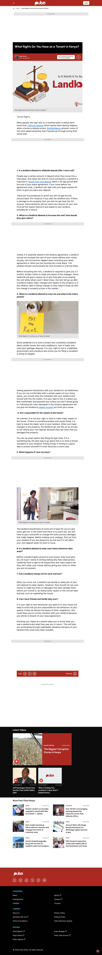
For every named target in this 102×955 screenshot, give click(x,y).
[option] (24, 782)
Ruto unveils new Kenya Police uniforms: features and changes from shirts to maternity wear (37, 828)
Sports (56, 895)
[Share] (78, 57)
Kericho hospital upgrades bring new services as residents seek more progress (37, 843)
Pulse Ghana (17, 935)
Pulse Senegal (59, 931)
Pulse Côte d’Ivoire (61, 935)
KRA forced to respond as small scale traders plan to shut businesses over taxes (76, 843)
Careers (57, 899)
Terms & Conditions (20, 921)
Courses (57, 903)
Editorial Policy (59, 917)
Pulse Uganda (18, 939)
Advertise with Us (19, 917)
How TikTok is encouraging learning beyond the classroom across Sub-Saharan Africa (76, 812)
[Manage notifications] (97, 951)
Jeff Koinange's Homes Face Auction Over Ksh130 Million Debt (24, 790)
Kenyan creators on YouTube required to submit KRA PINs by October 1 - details (37, 811)
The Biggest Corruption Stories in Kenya (56, 751)
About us (16, 913)
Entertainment (18, 899)
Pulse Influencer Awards (63, 921)
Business (69, 805)
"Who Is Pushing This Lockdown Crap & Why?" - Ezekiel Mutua (48, 790)
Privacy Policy (59, 913)
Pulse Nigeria (18, 931)
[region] (51, 781)
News (18, 8)
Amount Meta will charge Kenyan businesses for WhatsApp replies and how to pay (76, 828)
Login (86, 3)
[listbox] (51, 781)
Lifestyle (16, 903)
